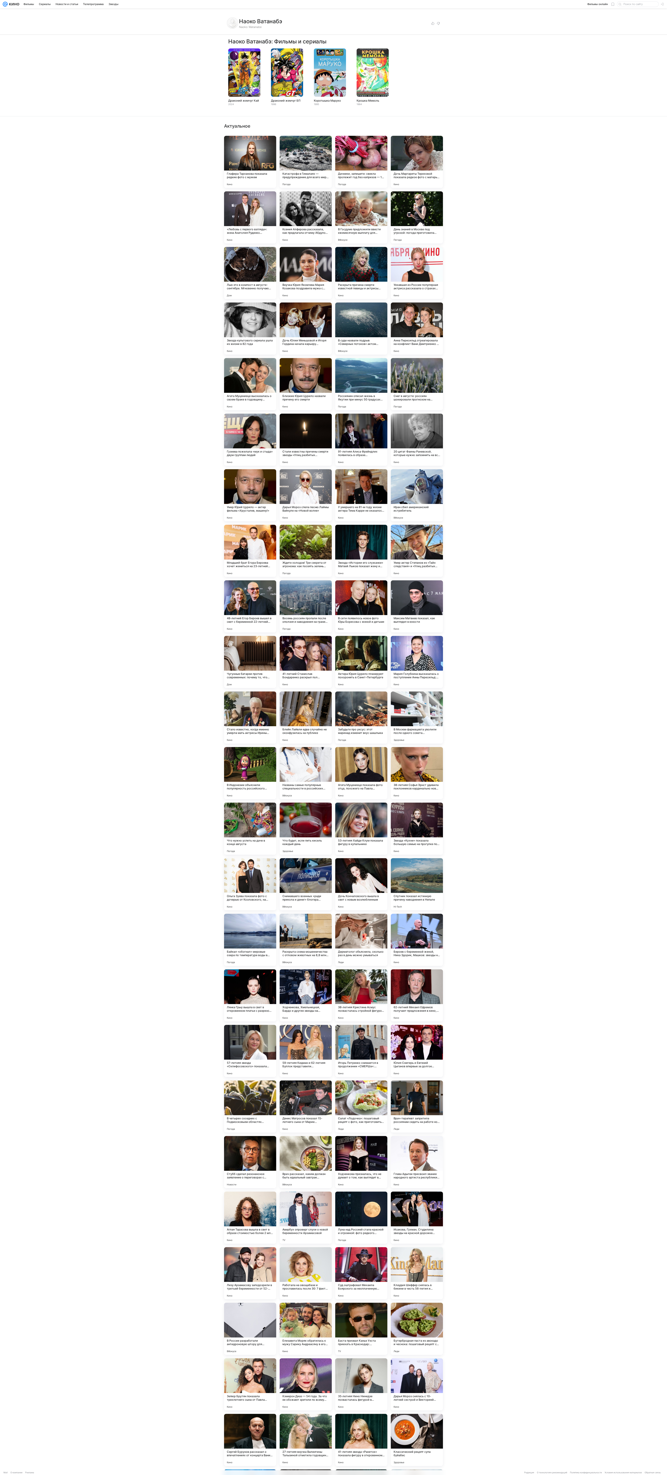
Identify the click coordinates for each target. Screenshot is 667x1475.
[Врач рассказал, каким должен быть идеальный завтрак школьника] (306, 1162)
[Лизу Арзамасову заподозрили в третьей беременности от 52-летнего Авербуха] (250, 1273)
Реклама (29, 1472)
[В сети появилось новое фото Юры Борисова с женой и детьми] (361, 606)
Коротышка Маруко (327, 100)
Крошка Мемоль (368, 100)
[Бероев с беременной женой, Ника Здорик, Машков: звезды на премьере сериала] (417, 940)
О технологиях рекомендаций (552, 1472)
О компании (16, 1472)
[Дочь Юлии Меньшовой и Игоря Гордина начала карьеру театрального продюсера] (306, 329)
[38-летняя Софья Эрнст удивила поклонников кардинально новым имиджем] (417, 773)
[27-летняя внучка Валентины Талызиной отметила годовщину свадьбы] (306, 1440)
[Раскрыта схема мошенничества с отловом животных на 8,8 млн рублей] (306, 940)
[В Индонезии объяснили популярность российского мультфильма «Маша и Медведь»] (250, 773)
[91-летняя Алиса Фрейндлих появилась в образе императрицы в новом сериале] (361, 440)
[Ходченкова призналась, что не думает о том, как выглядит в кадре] (361, 1162)
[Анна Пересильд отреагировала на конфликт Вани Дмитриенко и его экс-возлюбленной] (417, 329)
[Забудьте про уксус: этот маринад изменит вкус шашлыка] (361, 717)
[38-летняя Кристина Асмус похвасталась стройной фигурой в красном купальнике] (361, 995)
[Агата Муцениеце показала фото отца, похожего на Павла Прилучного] (361, 773)
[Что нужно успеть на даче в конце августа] (250, 829)
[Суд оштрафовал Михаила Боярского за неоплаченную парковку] (361, 1273)
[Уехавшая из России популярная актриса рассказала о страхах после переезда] (417, 273)
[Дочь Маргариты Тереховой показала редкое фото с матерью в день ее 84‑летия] (417, 162)
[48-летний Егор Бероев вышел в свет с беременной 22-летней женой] (250, 606)
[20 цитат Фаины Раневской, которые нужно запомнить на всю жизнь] (417, 440)
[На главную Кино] (13, 4)
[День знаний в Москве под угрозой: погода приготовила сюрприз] (417, 217)
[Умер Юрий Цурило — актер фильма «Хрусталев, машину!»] (250, 495)
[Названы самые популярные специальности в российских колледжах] (306, 773)
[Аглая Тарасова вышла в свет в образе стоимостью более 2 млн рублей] (250, 1218)
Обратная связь (653, 1472)
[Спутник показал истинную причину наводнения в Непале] (417, 884)
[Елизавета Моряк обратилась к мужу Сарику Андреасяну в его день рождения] (306, 1329)
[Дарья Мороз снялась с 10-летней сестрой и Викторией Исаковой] (417, 1384)
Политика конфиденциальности (586, 1472)
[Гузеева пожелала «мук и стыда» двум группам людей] (250, 440)
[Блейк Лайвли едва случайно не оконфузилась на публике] (306, 717)
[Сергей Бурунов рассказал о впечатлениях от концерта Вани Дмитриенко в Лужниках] (250, 1440)
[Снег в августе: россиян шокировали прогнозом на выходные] (417, 384)
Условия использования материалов (623, 1472)
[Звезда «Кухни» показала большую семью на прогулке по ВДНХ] (417, 829)
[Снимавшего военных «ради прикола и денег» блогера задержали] (306, 884)
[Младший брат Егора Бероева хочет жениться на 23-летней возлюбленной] (250, 551)
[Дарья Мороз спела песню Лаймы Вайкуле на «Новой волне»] (306, 495)
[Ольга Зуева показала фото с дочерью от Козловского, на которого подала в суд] (250, 884)
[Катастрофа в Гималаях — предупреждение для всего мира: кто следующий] (306, 162)
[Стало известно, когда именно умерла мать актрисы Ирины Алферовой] (250, 717)
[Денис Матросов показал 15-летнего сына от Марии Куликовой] (306, 1106)
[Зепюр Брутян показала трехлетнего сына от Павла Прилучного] (250, 1384)
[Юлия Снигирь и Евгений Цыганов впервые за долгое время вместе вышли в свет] (417, 1051)
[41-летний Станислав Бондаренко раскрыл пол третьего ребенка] (306, 662)
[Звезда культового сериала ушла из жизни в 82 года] (250, 329)
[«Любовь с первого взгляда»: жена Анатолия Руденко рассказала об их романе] (250, 217)
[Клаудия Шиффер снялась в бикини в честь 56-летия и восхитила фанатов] (417, 1273)
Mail (5, 1472)
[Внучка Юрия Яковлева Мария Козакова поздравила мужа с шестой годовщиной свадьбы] (306, 273)
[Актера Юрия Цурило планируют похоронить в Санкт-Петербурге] (361, 662)
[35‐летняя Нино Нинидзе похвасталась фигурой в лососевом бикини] (361, 1384)
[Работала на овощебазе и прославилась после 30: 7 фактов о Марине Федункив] (306, 1273)
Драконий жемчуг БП (285, 100)
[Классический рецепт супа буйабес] (417, 1440)
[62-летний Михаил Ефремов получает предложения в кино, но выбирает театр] (417, 995)
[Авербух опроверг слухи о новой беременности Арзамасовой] (306, 1218)
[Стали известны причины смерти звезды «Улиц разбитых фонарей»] (306, 440)
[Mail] (5, 4)
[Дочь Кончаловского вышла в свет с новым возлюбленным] (361, 884)
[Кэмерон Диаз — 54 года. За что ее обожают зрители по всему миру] (306, 1384)
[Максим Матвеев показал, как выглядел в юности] (417, 606)
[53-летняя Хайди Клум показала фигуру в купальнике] (361, 829)
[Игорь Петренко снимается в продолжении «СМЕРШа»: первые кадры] (361, 1051)
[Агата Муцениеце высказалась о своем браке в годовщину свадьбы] (250, 384)
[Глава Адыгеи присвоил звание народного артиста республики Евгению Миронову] (417, 1162)
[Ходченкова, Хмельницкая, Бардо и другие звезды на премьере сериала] (306, 995)
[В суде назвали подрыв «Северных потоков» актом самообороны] (361, 329)
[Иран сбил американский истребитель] (417, 495)
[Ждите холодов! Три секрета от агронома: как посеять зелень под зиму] (306, 551)
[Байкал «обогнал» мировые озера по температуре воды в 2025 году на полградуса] (250, 940)
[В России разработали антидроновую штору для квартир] (250, 1329)
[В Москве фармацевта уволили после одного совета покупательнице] (417, 717)
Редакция (529, 1472)
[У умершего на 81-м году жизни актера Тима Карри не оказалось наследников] (361, 495)
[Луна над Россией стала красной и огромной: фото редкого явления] (361, 1218)
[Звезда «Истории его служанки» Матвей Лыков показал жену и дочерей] (361, 551)
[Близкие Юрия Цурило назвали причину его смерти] (306, 384)
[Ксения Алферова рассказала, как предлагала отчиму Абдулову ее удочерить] (306, 217)
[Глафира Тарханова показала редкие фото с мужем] (250, 162)
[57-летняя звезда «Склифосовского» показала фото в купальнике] (250, 1051)
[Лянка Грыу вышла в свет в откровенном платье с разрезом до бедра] (250, 995)
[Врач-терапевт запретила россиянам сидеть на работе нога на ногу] (417, 1106)
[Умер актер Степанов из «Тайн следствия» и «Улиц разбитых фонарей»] (417, 551)
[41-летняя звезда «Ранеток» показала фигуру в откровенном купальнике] (361, 1440)
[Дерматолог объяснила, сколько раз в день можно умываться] (361, 940)
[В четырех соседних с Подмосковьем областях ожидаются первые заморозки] (250, 1106)
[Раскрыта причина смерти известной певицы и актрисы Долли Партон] (361, 273)
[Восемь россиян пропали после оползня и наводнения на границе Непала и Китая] (306, 606)
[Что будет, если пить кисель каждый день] (306, 829)
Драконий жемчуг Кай (243, 100)
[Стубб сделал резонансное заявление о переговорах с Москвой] (250, 1162)
